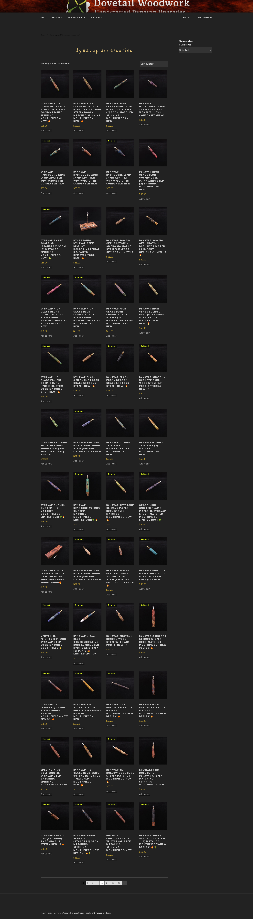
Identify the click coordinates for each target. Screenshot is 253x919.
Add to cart (46, 193)
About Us (95, 17)
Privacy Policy (46, 913)
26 (119, 883)
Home (43, 35)
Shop (42, 17)
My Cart (187, 17)
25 (113, 883)
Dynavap (98, 913)
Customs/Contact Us (77, 17)
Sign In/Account (205, 17)
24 (107, 883)
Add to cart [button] (46, 130)
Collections (55, 17)
